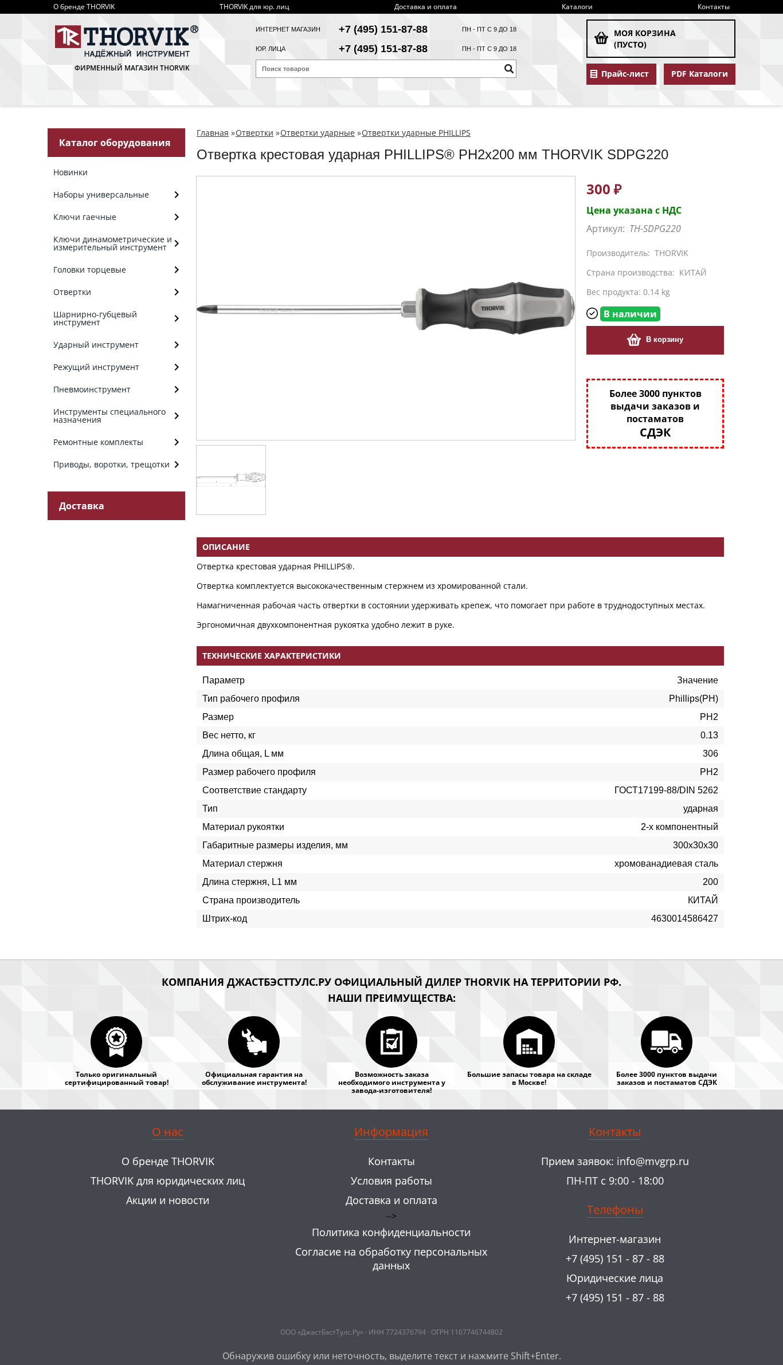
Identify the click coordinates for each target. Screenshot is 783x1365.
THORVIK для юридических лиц (168, 1180)
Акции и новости (167, 1200)
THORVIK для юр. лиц (254, 6)
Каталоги (577, 6)
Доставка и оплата (425, 6)
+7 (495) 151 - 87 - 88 (615, 1258)
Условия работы (391, 1180)
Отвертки (254, 132)
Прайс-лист (625, 73)
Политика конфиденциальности (391, 1232)
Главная (213, 132)
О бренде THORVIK (84, 6)
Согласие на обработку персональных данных (391, 1258)
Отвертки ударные (317, 132)
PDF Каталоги (699, 73)
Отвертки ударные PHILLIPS (416, 132)
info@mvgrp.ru (653, 1161)
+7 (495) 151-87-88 (383, 29)
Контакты (714, 6)
